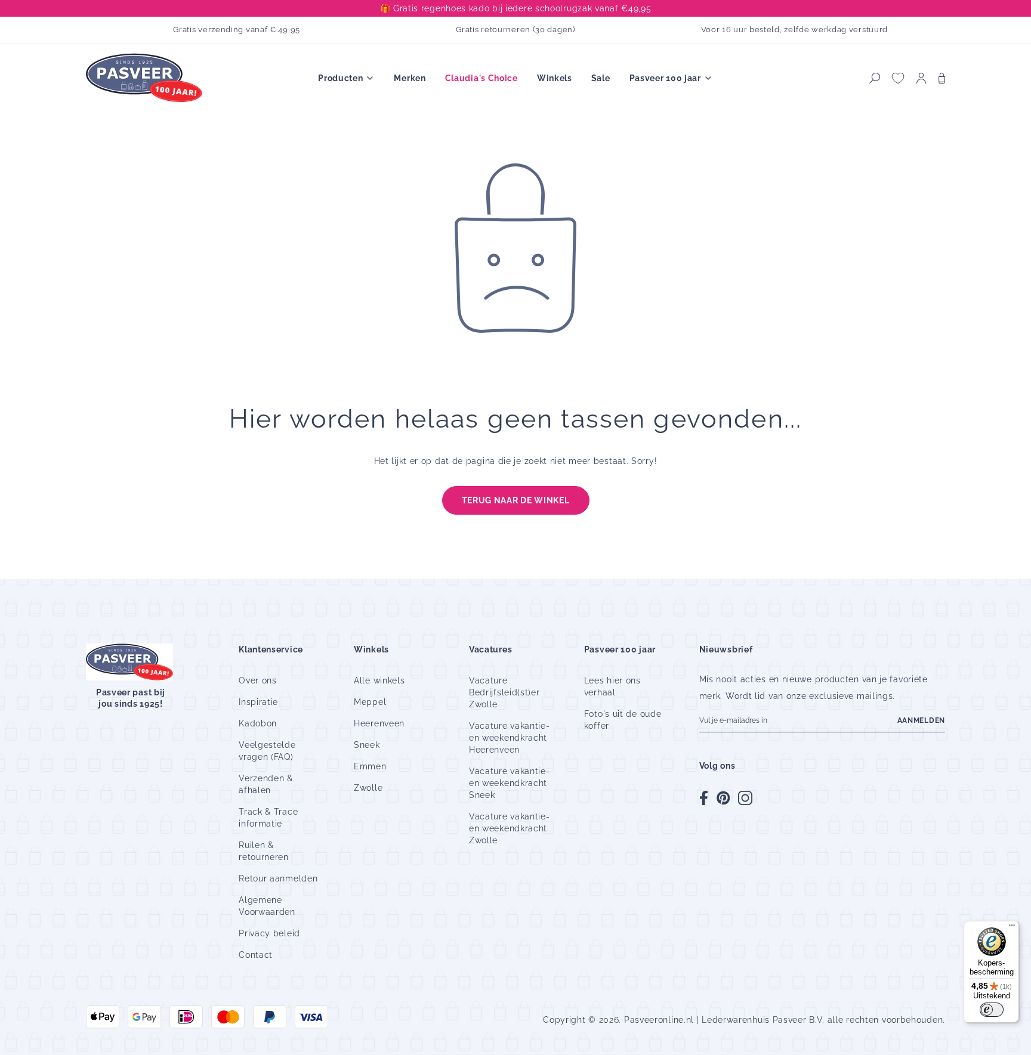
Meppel (370, 702)
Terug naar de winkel (516, 500)
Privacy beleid (269, 933)
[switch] (992, 1010)
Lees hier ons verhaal (612, 686)
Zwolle (368, 788)
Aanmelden (921, 720)
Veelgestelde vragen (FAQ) (267, 751)
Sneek (367, 745)
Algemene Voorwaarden (267, 906)
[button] (874, 78)
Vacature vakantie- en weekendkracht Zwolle (509, 828)
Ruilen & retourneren (264, 851)
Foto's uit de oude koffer (623, 720)
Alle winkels (379, 680)
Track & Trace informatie (268, 817)
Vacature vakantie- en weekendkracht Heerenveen (509, 737)
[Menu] (1012, 928)
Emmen (370, 766)
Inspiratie (258, 702)
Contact (256, 955)
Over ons (258, 680)
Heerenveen (379, 723)
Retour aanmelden (278, 878)
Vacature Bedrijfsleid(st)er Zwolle (504, 692)
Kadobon (258, 723)
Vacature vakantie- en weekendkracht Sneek (509, 783)
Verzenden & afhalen (266, 784)
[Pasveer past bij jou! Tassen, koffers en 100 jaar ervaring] (145, 78)
